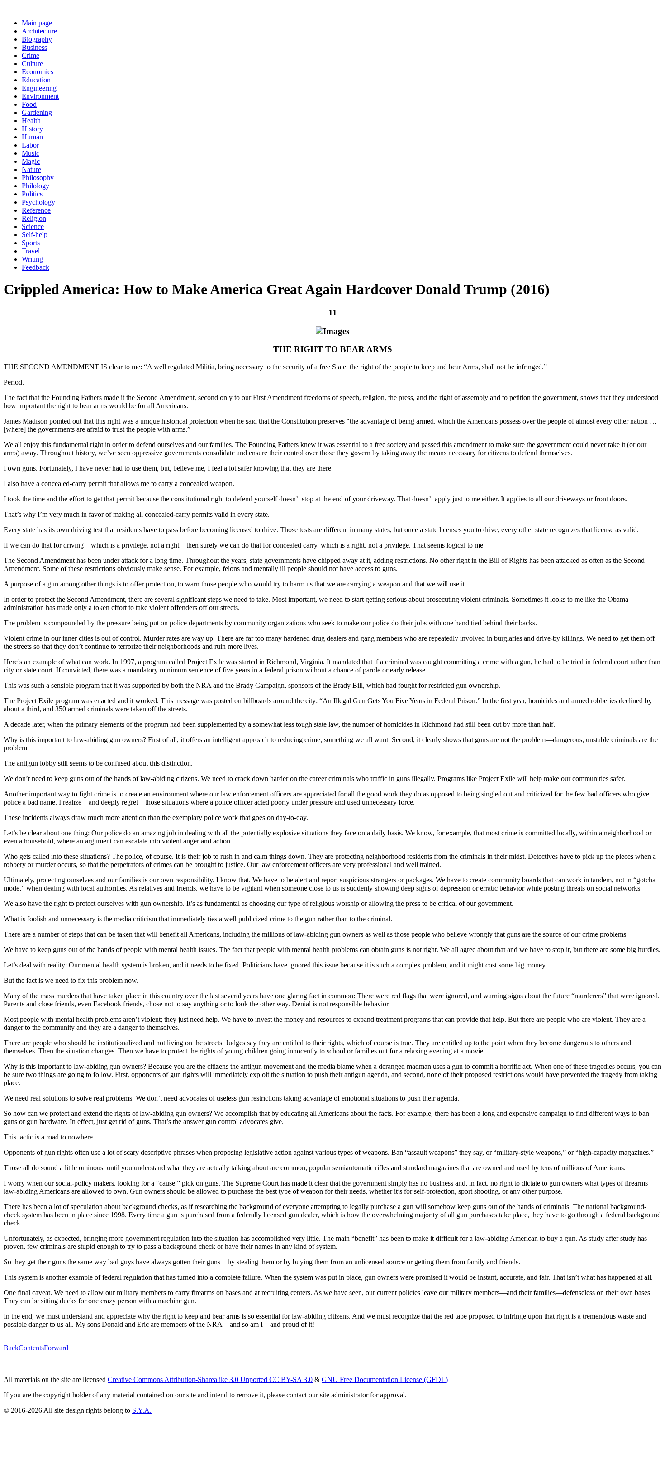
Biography (37, 39)
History (32, 129)
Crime (30, 55)
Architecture (39, 31)
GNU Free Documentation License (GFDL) (385, 1379)
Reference (36, 210)
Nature (31, 169)
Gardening (37, 112)
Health (31, 120)
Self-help (35, 234)
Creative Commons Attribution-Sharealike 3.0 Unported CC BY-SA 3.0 (210, 1379)
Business (34, 47)
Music (30, 153)
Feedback (35, 267)
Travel (31, 251)
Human (32, 137)
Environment (40, 96)
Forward (56, 1348)
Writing (32, 259)
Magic (31, 161)
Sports (31, 243)
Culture (32, 63)
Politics (32, 194)
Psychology (38, 202)
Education (36, 80)
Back (11, 1348)
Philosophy (38, 177)
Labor (30, 145)
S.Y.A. (142, 1410)
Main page (37, 23)
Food (29, 104)
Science (33, 226)
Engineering (39, 88)
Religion (34, 218)
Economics (37, 72)
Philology (35, 186)
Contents (31, 1348)
